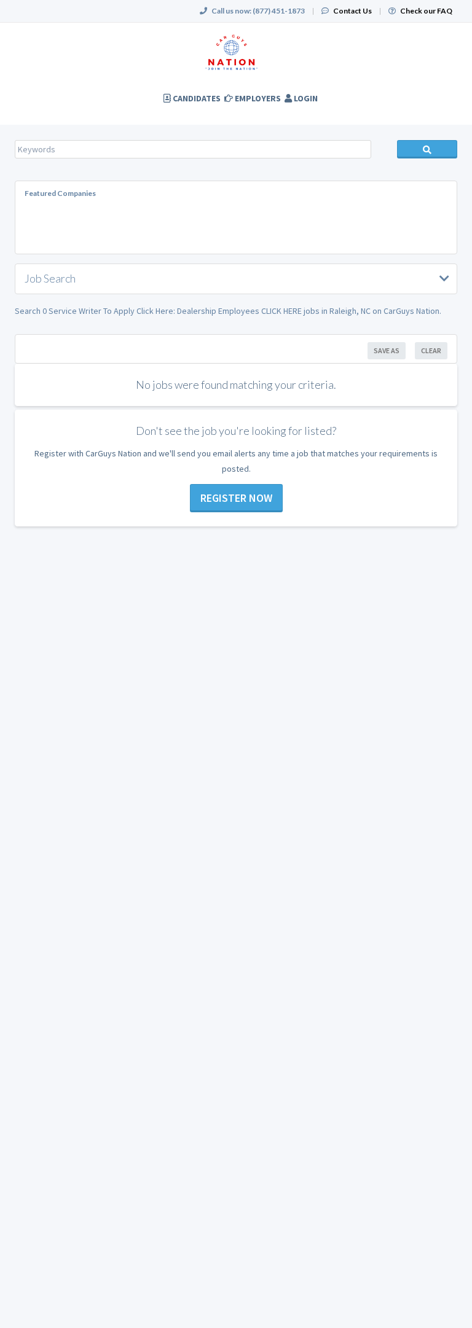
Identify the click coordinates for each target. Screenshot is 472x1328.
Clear (431, 350)
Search (427, 149)
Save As (386, 350)
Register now (236, 498)
